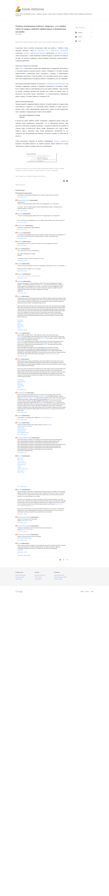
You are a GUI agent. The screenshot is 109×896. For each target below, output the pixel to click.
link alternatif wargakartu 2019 (56, 399)
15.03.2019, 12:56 (22, 355)
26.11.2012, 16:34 (22, 222)
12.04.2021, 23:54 (22, 514)
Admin (19, 359)
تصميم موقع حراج (21, 464)
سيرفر (19, 465)
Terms (92, 591)
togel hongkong (21, 381)
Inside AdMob (38, 579)
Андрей (19, 248)
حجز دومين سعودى (21, 462)
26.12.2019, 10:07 (22, 434)
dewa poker (20, 320)
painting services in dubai (24, 437)
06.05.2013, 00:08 (22, 260)
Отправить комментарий (23, 555)
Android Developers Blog (60, 577)
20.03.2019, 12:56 (22, 412)
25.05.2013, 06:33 (22, 271)
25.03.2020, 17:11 (22, 452)
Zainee (19, 543)
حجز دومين (20, 470)
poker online (20, 326)
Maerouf (19, 456)
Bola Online (20, 324)
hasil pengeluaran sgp (23, 432)
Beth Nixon (20, 550)
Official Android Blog (40, 575)
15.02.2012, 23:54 (22, 210)
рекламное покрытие (61, 53)
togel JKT (19, 382)
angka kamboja (21, 430)
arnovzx (19, 333)
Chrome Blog (38, 577)
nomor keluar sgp (21, 429)
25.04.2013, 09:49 (22, 238)
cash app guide (21, 505)
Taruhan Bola (20, 386)
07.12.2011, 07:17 (22, 197)
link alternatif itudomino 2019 (52, 353)
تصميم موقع (20, 459)
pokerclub (41, 402)
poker (18, 323)
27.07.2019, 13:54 (22, 419)
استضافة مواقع (20, 471)
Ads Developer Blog (59, 575)
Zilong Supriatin (21, 392)
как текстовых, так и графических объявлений (51, 50)
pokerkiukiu (44, 338)
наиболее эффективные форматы (34, 53)
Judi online (20, 384)
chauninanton (21, 225)
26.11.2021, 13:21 (22, 522)
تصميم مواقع (20, 457)
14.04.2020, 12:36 (22, 486)
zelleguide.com (29, 505)
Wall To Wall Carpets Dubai (24, 538)
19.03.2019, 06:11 (22, 389)
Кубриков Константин (23, 200)
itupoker (46, 344)
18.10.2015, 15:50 (22, 293)
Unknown (20, 213)
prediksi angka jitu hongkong (24, 426)
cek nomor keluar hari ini (46, 417)
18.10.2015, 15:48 (22, 278)
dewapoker (20, 321)
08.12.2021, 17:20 (22, 540)
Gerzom (19, 263)
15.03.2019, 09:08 (22, 330)
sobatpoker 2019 (42, 396)
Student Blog (18, 579)
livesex (19, 296)
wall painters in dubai (27, 520)
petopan (50, 424)
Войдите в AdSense (69, 14)
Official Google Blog (20, 575)
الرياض (19, 467)
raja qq (54, 402)
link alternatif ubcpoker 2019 (28, 397)
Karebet (19, 415)
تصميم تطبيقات (20, 461)
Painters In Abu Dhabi (27, 529)
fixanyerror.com (59, 504)
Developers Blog (58, 579)
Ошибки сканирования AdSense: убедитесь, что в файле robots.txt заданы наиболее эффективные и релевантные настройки (40, 29)
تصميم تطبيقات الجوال (22, 468)
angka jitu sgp (20, 427)
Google (82, 591)
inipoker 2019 (20, 341)
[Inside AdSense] (33, 11)
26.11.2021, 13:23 (22, 531)
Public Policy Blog (19, 577)
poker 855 (20, 336)
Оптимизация (22, 184)
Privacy (87, 591)
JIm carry (19, 489)
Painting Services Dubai (23, 517)
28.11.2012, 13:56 (22, 229)
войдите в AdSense (60, 141)
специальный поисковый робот (56, 83)
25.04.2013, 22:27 (22, 245)
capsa (19, 327)
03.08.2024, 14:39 (22, 552)
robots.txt (22, 68)
